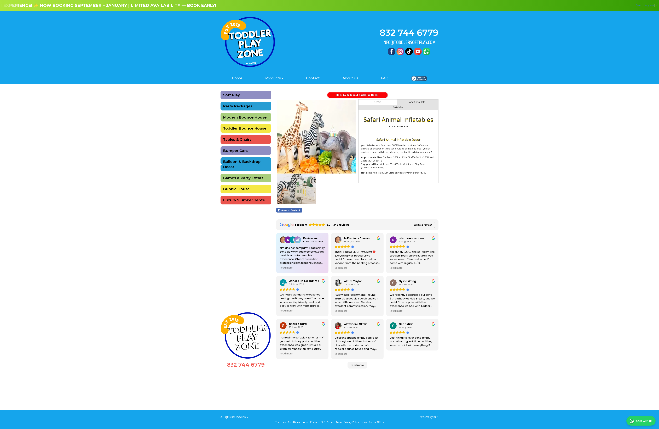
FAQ (384, 78)
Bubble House (236, 189)
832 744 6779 (409, 32)
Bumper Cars (235, 150)
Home (237, 78)
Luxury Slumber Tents (244, 200)
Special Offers (376, 422)
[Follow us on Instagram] (400, 51)
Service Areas (334, 422)
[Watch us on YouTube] (418, 51)
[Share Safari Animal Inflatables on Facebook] (316, 210)
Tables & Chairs (237, 139)
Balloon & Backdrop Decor (242, 164)
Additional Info (417, 102)
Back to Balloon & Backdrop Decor (357, 95)
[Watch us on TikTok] (409, 51)
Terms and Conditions (287, 422)
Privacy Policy (351, 422)
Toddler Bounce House (244, 128)
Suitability (398, 107)
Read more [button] (286, 267)
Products (273, 78)
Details (377, 102)
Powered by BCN (428, 417)
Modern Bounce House (245, 117)
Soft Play (231, 95)
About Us (350, 78)
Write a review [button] (423, 225)
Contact (313, 78)
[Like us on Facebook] (391, 51)
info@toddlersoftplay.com (409, 42)
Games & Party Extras (243, 178)
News (364, 422)
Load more (357, 365)
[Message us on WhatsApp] (426, 51)
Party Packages (237, 106)
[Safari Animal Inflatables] (316, 136)
